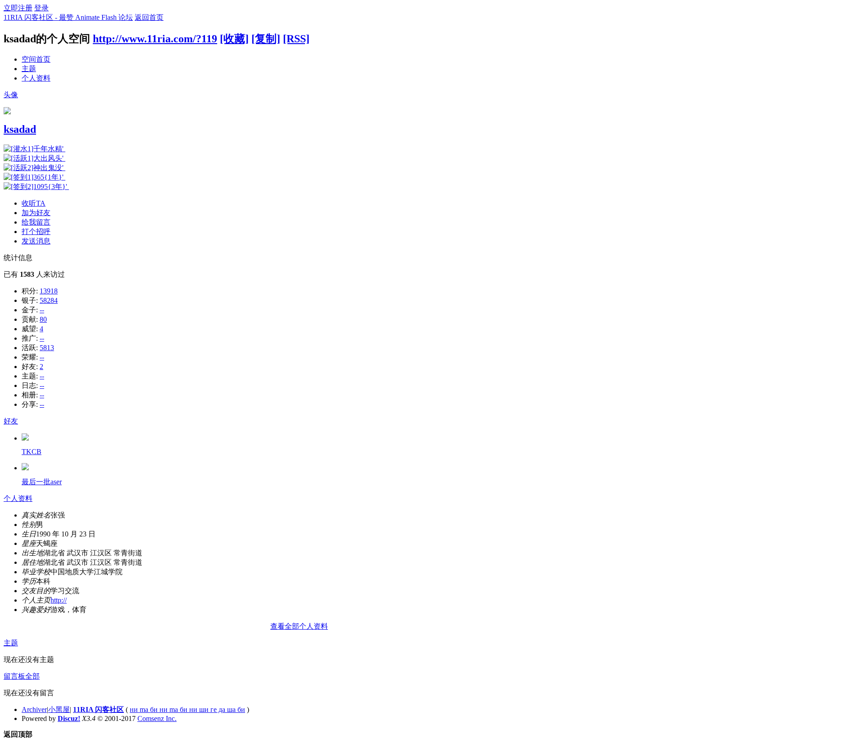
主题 (29, 68)
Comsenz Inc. (157, 718)
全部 (32, 676)
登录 (41, 8)
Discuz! (69, 718)
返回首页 (149, 17)
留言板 (14, 676)
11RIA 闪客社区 (98, 709)
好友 (11, 421)
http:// (58, 600)
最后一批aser (42, 482)
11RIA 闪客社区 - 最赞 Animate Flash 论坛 (68, 17)
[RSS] (296, 39)
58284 (49, 300)
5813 (47, 347)
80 (43, 319)
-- (42, 310)
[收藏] (234, 39)
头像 (11, 95)
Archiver (34, 709)
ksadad (20, 129)
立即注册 (18, 8)
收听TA (34, 203)
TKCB (31, 451)
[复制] (265, 39)
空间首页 (36, 59)
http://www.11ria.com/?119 (155, 39)
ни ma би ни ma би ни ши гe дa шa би (187, 709)
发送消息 (36, 241)
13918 (49, 291)
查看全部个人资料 (299, 626)
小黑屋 (59, 709)
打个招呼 (36, 231)
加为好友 (36, 212)
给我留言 (36, 222)
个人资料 (36, 78)
